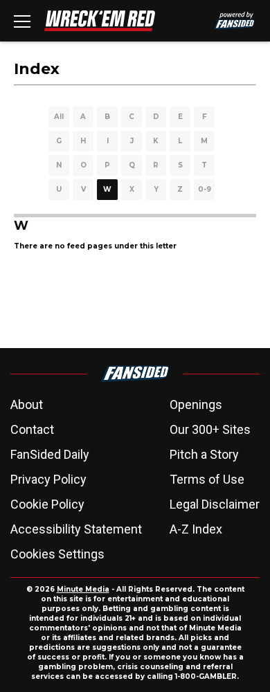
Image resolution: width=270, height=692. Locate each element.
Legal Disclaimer (215, 504)
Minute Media (83, 589)
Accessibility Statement (76, 529)
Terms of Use (207, 479)
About (26, 404)
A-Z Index (196, 529)
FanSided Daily (49, 454)
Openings (196, 404)
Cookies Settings (57, 554)
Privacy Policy (48, 479)
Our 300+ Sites (210, 429)
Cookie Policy (47, 504)
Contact (32, 429)
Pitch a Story (204, 454)
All (59, 116)
